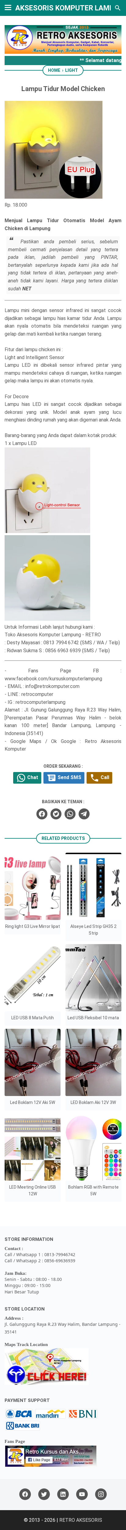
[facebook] (41, 813)
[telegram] (84, 813)
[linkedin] (63, 1494)
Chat (32, 777)
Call (104, 777)
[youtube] (82, 1494)
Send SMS (68, 777)
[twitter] (55, 813)
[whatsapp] (70, 813)
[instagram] (101, 1494)
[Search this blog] (117, 8)
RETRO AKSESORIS (80, 1520)
